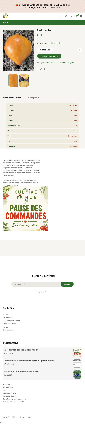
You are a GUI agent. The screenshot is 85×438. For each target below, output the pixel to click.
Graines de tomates (53, 63)
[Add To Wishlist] (79, 50)
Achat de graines (9, 323)
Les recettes (8, 387)
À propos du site (9, 393)
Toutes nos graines (68, 63)
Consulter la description (49, 43)
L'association (8, 317)
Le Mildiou (6, 384)
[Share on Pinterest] (44, 69)
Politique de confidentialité (13, 402)
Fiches (5, 327)
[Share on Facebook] (37, 69)
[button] (81, 18)
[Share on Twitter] (41, 69)
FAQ (4, 390)
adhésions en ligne (10, 170)
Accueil (5, 314)
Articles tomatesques (11, 321)
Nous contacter (9, 330)
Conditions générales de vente (15, 399)
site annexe (16, 183)
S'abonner (67, 284)
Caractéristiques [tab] (12, 97)
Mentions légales (9, 396)
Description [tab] (33, 97)
